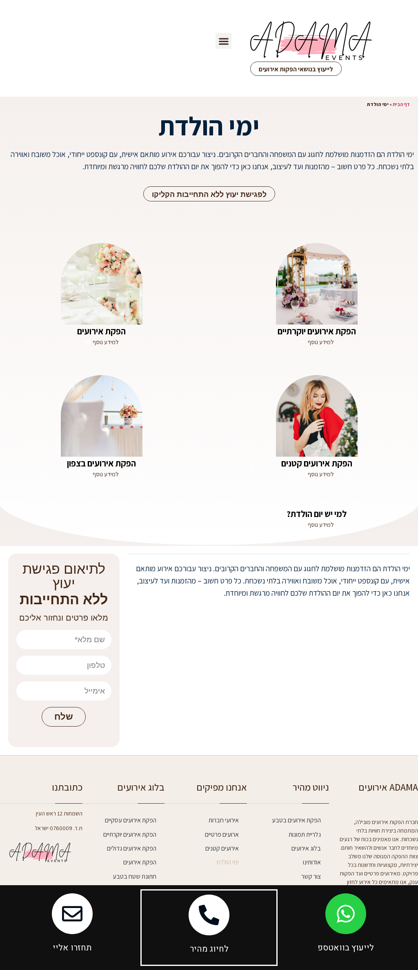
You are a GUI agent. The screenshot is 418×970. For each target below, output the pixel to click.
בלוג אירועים (306, 848)
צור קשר (311, 876)
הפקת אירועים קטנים (316, 463)
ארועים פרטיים (222, 834)
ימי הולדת (227, 862)
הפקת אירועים (101, 331)
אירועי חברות (224, 820)
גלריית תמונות (305, 834)
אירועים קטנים (222, 848)
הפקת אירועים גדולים (131, 848)
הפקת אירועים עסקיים (130, 820)
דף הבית (401, 104)
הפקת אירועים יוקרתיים (317, 331)
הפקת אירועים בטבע (296, 820)
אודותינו (312, 862)
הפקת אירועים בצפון (101, 463)
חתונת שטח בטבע (134, 876)
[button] (223, 41)
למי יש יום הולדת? (317, 513)
